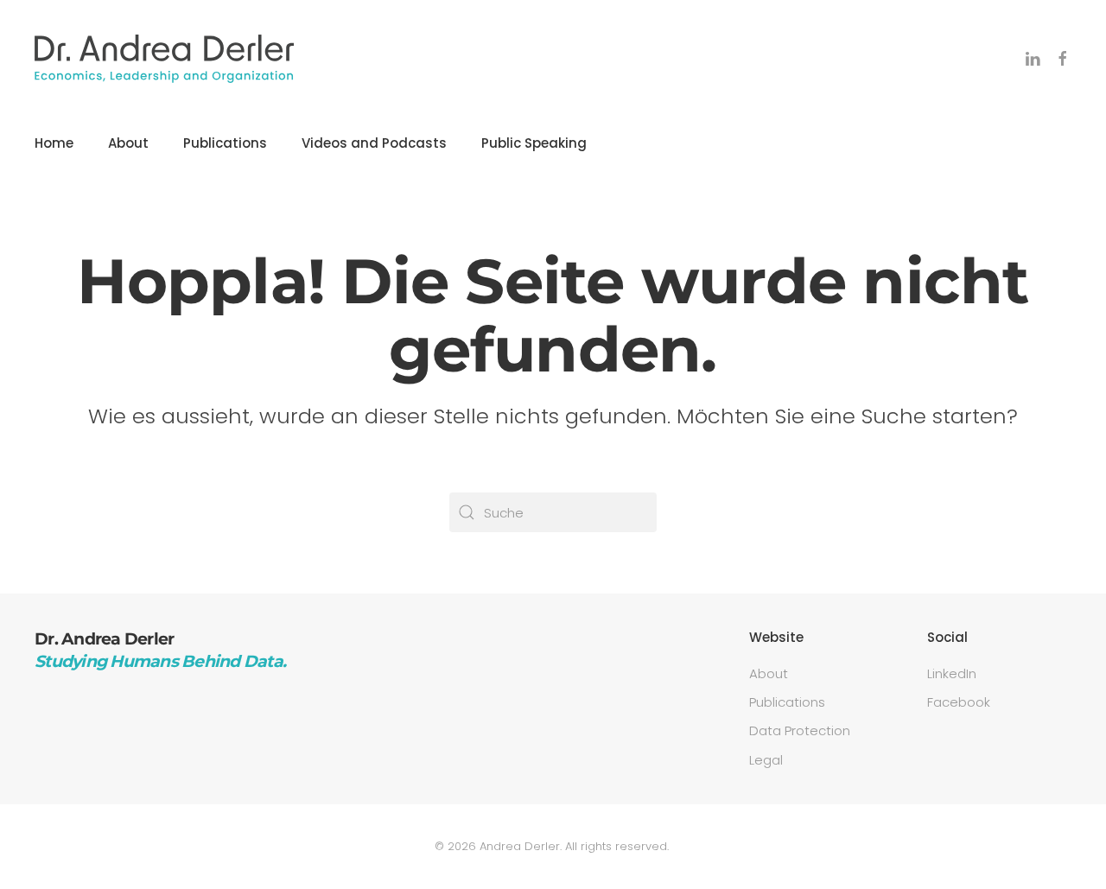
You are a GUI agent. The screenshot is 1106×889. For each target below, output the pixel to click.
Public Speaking (534, 143)
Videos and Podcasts (374, 143)
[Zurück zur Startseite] (164, 59)
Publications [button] (225, 143)
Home (54, 143)
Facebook (958, 702)
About (128, 143)
